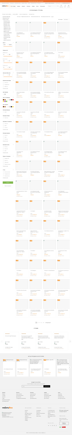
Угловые (3, 395)
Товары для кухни (7, 35)
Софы (3, 398)
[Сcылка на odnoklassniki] (50, 425)
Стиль (4, 169)
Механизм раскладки (7, 80)
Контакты (39, 3)
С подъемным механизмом (21, 398)
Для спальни (46, 398)
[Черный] (11, 99)
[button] (35, 50)
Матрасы (28, 6)
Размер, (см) (5, 50)
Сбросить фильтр (8, 185)
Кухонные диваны (7, 22)
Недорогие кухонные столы (25, 16)
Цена (5, 42)
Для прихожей (46, 396)
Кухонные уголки (7, 21)
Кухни (37, 6)
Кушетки (3, 396)
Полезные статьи (34, 3)
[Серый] (5, 94)
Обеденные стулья (7, 28)
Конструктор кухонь (61, 398)
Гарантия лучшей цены (40, 413)
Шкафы (33, 6)
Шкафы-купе (46, 393)
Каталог (26, 410)
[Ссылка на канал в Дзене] (54, 425)
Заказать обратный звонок (49, 3)
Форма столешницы (6, 156)
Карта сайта (38, 416)
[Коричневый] (5, 99)
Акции (29, 3)
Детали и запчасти (7, 40)
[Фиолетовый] (5, 101)
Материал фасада (6, 109)
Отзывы (26, 420)
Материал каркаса (6, 133)
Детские (31, 396)
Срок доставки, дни (6, 72)
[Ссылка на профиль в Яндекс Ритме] (56, 425)
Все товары (13, 6)
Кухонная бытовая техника (7, 38)
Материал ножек (6, 144)
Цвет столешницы (6, 97)
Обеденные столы (7, 26)
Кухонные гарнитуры (6, 16)
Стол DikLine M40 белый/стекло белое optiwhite (43, 348)
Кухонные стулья (7, 25)
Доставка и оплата (18, 3)
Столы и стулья (5, 19)
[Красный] (13, 99)
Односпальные (19, 393)
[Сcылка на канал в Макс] (52, 425)
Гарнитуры (60, 393)
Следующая (48, 322)
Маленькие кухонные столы (35, 16)
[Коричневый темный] (3, 99)
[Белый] (3, 94)
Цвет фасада (5, 92)
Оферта (26, 418)
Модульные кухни (6, 18)
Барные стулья (6, 31)
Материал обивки (6, 115)
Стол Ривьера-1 (8, 348)
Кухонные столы (7, 23)
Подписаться (47, 386)
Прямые (3, 393)
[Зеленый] (6, 101)
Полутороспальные (19, 395)
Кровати (23, 6)
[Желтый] (3, 101)
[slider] (3, 46)
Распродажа (42, 6)
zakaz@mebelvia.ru (51, 414)
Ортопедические (5, 401)
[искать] (58, 6)
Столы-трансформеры (8, 32)
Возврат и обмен (24, 3)
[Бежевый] (8, 99)
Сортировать (66, 19)
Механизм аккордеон (6, 399)
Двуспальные (18, 396)
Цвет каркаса (5, 104)
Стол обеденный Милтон (26, 348)
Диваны (18, 6)
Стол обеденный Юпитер (58, 348)
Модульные (60, 395)
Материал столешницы (7, 121)
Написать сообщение (64, 423)
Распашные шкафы (47, 395)
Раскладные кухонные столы (45, 16)
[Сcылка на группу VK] (48, 425)
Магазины (38, 411)
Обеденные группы (7, 29)
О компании (12, 3)
